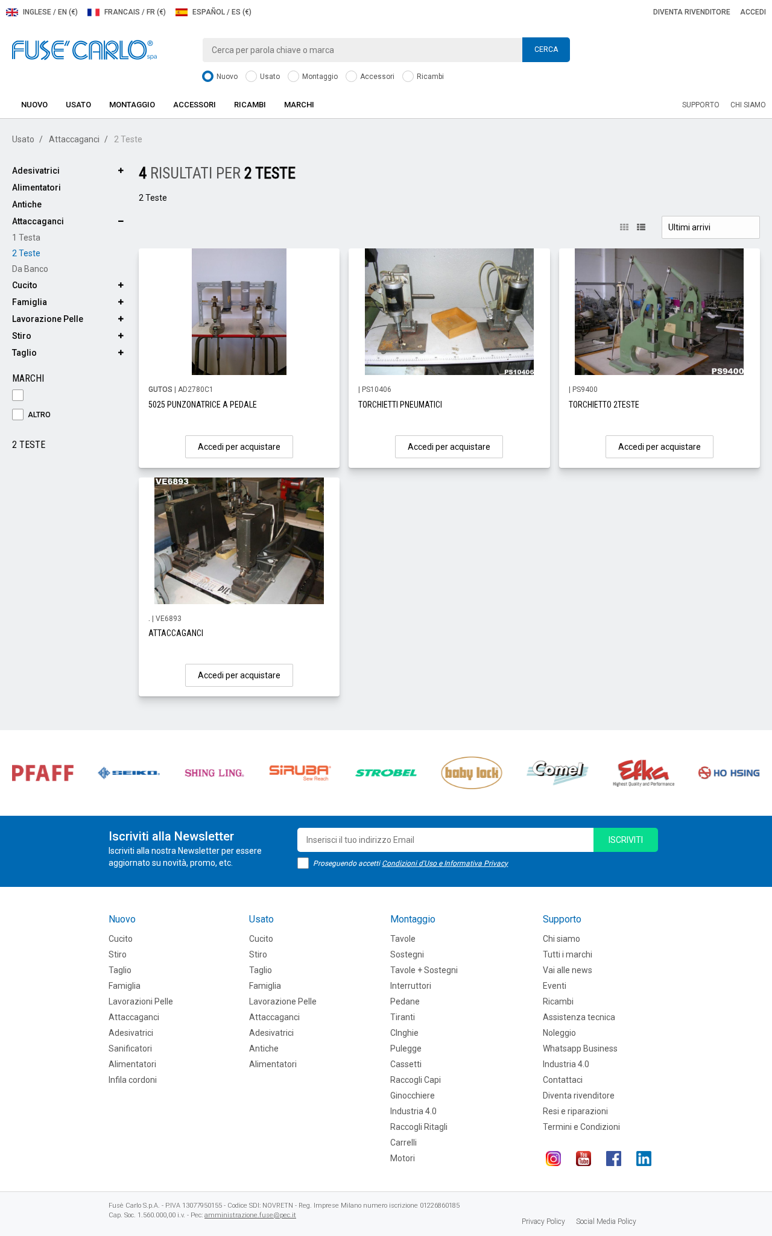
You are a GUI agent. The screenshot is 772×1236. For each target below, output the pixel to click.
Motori (402, 1158)
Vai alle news (567, 970)
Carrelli (403, 1142)
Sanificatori (130, 1048)
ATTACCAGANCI (175, 633)
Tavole (403, 939)
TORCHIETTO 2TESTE (604, 404)
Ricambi (429, 76)
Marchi (299, 104)
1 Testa (26, 237)
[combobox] (386, 50)
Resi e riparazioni (575, 1111)
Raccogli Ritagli (419, 1127)
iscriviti (626, 840)
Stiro (21, 336)
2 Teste (26, 253)
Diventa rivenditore (691, 12)
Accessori (376, 76)
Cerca (546, 49)
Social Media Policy (606, 1221)
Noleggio (559, 1033)
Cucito (24, 285)
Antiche (27, 204)
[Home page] (84, 49)
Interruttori (410, 986)
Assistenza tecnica (579, 1017)
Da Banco (30, 269)
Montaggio (319, 76)
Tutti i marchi (567, 954)
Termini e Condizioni (581, 1127)
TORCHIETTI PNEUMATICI (400, 404)
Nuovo (226, 76)
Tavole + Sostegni (424, 970)
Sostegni (407, 954)
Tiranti (402, 1017)
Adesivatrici (36, 170)
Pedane (405, 1001)
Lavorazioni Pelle (141, 1001)
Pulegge (406, 1048)
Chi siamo (748, 105)
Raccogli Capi (415, 1080)
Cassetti (406, 1064)
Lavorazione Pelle (47, 319)
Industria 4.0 (413, 1111)
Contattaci (563, 1080)
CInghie (404, 1033)
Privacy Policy (543, 1221)
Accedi (753, 12)
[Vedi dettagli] (239, 311)
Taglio (24, 353)
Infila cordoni (133, 1080)
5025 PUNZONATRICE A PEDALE (202, 404)
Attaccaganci (74, 139)
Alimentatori (36, 187)
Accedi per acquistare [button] (239, 447)
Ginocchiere (412, 1095)
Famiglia (29, 302)
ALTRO (38, 415)
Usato (269, 76)
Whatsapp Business (580, 1048)
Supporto (701, 105)
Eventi (554, 986)
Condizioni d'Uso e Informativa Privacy (445, 863)
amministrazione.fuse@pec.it (250, 1215)
